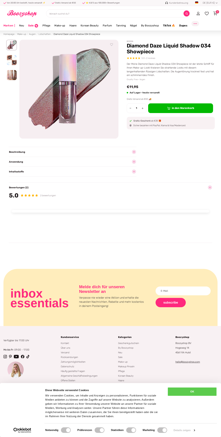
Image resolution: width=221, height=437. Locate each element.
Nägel (133, 25)
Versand (65, 352)
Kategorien (125, 337)
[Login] (198, 13)
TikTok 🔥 (169, 25)
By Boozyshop (150, 25)
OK (192, 391)
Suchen (187, 14)
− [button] (130, 108)
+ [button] (142, 108)
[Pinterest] (10, 356)
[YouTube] (16, 356)
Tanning (121, 25)
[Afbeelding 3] (11, 75)
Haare (73, 25)
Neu (21, 25)
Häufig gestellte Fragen (73, 371)
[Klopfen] (28, 356)
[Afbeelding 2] (11, 60)
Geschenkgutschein (128, 343)
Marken (9, 25)
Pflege (46, 25)
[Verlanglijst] (112, 45)
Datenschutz (67, 366)
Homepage (9, 34)
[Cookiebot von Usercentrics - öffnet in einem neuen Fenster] (22, 430)
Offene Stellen (68, 380)
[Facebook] (22, 356)
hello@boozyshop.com (187, 361)
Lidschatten (45, 34)
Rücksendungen (69, 357)
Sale (120, 357)
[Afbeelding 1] (11, 45)
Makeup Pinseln (126, 366)
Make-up (59, 25)
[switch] (99, 430)
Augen (32, 34)
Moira (130, 41)
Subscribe (170, 302)
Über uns (65, 347)
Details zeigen (182, 430)
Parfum (107, 25)
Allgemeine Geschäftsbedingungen (79, 375)
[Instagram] (5, 356)
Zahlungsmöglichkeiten (73, 361)
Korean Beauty (90, 25)
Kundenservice (70, 337)
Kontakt (65, 343)
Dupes (183, 25)
